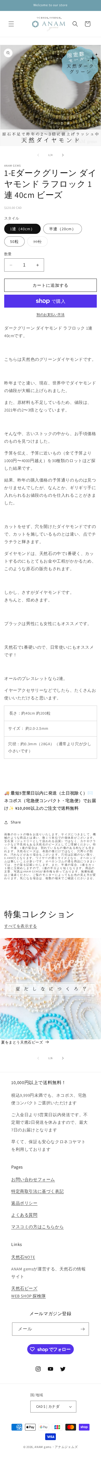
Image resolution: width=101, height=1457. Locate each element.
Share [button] (16, 822)
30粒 (39, 243)
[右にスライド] (63, 155)
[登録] (82, 1329)
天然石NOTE (23, 1257)
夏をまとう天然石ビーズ (22, 1042)
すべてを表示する (20, 925)
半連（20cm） (62, 228)
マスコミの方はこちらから (37, 1226)
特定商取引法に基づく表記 (37, 1191)
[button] (11, 24)
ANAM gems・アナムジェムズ (56, 1447)
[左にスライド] (38, 155)
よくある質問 (24, 1214)
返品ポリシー (24, 1203)
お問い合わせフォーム (33, 1179)
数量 (8, 254)
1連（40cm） (22, 228)
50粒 (14, 241)
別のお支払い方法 (50, 314)
